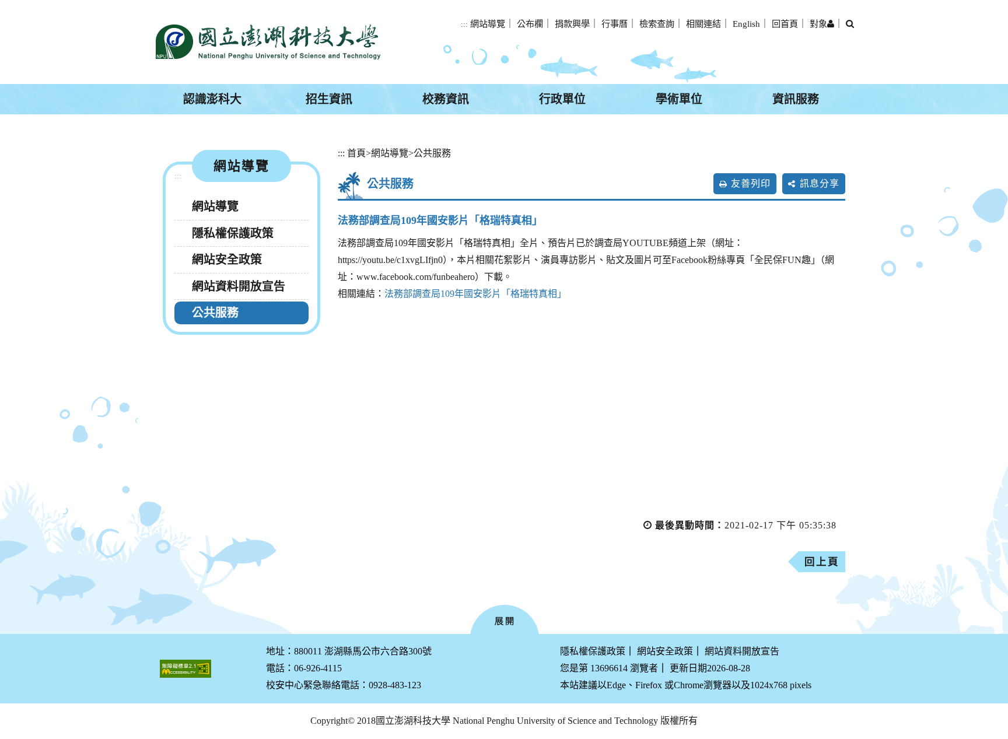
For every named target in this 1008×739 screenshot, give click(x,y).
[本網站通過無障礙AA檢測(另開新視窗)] (185, 669)
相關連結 (703, 24)
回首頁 (785, 24)
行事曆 (614, 24)
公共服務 (215, 312)
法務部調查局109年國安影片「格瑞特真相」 (475, 294)
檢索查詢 (656, 24)
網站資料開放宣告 (238, 286)
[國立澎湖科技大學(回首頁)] (268, 42)
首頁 (356, 153)
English (746, 24)
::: (464, 24)
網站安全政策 (227, 259)
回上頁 (821, 562)
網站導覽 (487, 24)
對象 (818, 24)
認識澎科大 (212, 99)
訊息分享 (819, 183)
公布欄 (530, 24)
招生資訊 (329, 99)
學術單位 (679, 99)
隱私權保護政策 (233, 233)
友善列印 (751, 183)
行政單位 (562, 99)
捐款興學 (572, 24)
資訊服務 (795, 99)
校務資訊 (445, 99)
